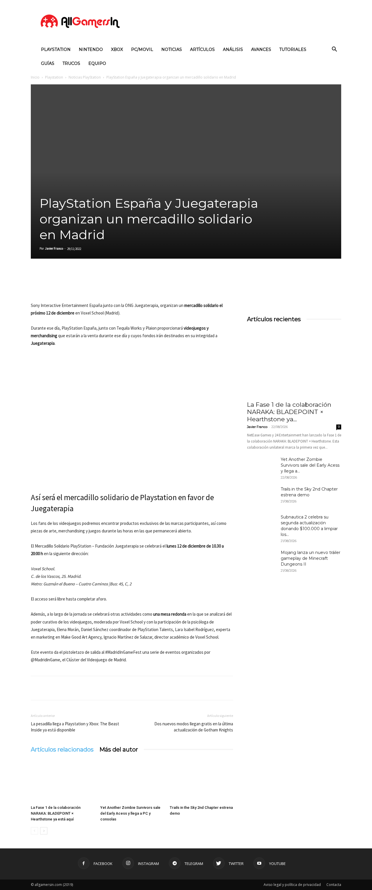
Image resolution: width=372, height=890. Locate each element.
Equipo (97, 63)
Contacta (333, 884)
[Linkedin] (63, 285)
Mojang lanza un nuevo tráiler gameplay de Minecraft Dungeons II (310, 558)
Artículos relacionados (62, 749)
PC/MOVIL (142, 49)
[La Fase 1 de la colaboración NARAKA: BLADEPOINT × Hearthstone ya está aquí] (62, 781)
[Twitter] (50, 285)
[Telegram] (90, 285)
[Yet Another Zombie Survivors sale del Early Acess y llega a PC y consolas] (132, 781)
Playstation (56, 49)
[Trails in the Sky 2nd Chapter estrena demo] (201, 781)
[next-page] (43, 830)
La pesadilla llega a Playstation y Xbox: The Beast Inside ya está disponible (75, 727)
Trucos (71, 63)
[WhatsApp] (77, 285)
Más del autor (118, 749)
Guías (47, 63)
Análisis (233, 49)
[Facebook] (36, 285)
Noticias (171, 49)
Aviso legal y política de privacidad (292, 884)
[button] (334, 50)
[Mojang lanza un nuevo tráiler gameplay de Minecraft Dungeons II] (261, 560)
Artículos (202, 49)
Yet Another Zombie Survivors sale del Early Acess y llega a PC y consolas (130, 813)
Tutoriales (292, 49)
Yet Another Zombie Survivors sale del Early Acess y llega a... (310, 465)
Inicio (35, 77)
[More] (104, 285)
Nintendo (91, 49)
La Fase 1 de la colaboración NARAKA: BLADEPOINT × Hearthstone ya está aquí (56, 813)
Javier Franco (54, 248)
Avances (261, 49)
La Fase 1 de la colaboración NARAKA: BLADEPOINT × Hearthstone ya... (289, 412)
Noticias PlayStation (85, 77)
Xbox (117, 49)
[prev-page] (34, 830)
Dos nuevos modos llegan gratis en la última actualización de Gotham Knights (193, 727)
